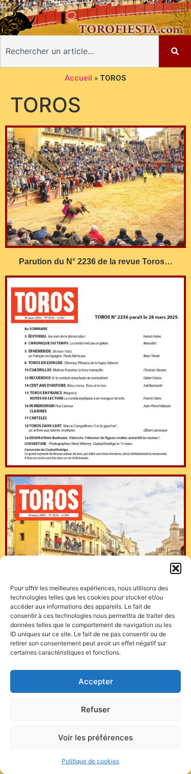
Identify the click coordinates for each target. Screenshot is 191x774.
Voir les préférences (95, 737)
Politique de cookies (90, 761)
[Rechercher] (175, 51)
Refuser (95, 709)
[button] (176, 568)
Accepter (95, 681)
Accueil (78, 78)
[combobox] (79, 51)
